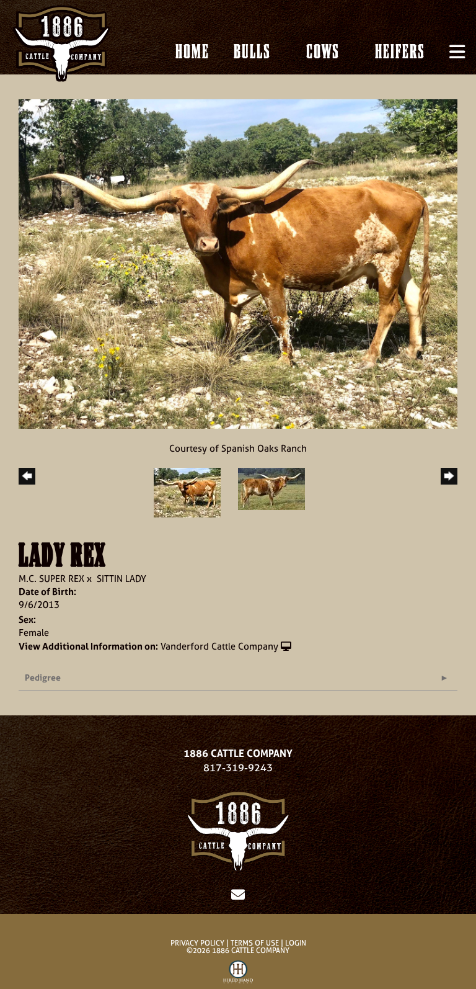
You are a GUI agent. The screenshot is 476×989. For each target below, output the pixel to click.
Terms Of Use (255, 943)
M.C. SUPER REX (51, 578)
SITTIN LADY (121, 578)
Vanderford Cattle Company (219, 646)
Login (295, 943)
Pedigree (43, 677)
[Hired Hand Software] (238, 974)
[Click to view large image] (238, 262)
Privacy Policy (197, 943)
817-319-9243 (238, 767)
